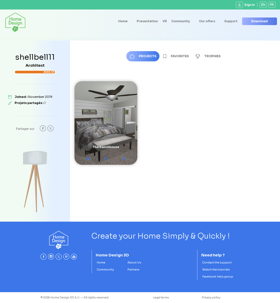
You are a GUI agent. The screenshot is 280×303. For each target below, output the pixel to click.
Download (259, 21)
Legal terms (161, 297)
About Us (134, 262)
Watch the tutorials (216, 269)
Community (180, 21)
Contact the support (217, 262)
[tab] (142, 56)
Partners (133, 269)
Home (123, 21)
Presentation (147, 21)
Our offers (207, 21)
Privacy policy (211, 297)
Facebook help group (217, 276)
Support (231, 21)
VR (164, 21)
